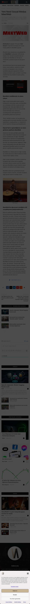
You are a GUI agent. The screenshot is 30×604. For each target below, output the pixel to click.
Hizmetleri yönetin (14, 586)
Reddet (15, 594)
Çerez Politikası (9, 602)
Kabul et (15, 590)
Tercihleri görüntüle (15, 598)
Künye (24, 602)
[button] (28, 573)
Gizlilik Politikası (17, 602)
